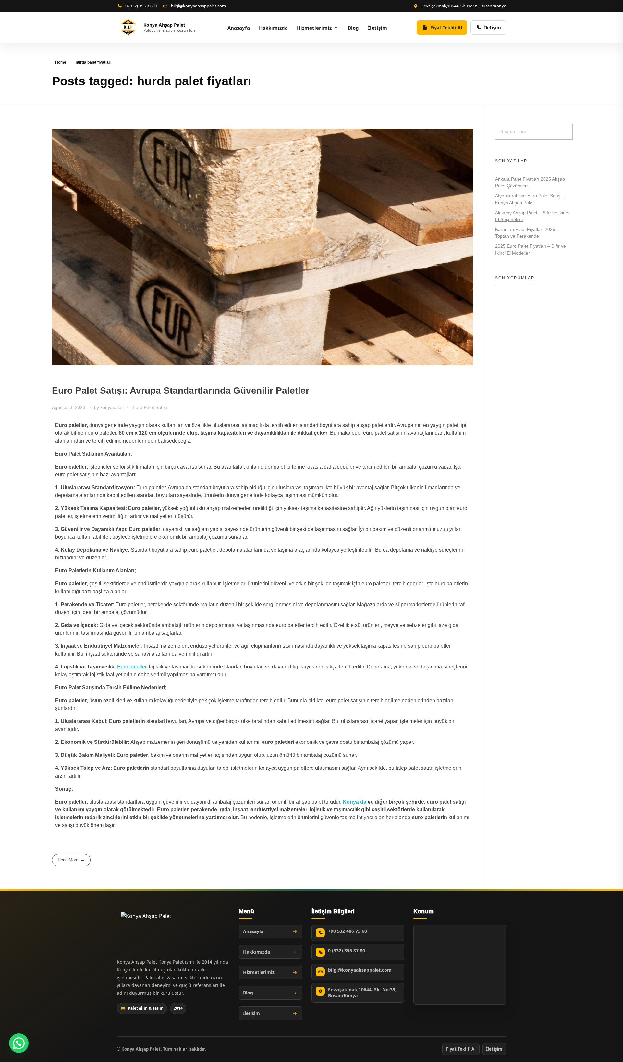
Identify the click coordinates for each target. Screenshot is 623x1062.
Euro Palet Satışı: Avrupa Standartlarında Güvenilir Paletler (180, 390)
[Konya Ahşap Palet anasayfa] (146, 930)
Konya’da (354, 802)
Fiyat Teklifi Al (461, 1049)
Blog (353, 27)
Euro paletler (131, 666)
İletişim (377, 27)
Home (60, 62)
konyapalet (112, 407)
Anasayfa (238, 27)
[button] (19, 1043)
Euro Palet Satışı (150, 407)
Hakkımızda (273, 27)
